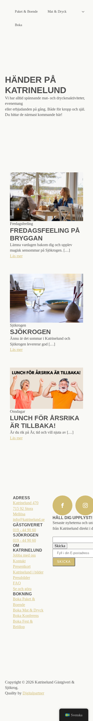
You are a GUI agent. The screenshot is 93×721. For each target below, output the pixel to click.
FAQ (17, 583)
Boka (18, 25)
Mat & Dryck (57, 11)
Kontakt (19, 561)
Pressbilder (21, 577)
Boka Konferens (26, 615)
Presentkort (22, 566)
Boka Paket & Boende (24, 602)
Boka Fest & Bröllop (23, 624)
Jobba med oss (24, 555)
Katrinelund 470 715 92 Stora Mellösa (25, 508)
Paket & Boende (26, 11)
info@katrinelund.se (29, 519)
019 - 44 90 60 (24, 530)
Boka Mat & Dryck (28, 610)
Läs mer (16, 256)
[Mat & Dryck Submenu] (84, 11)
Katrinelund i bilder (28, 572)
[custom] (62, 505)
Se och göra (22, 589)
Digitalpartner (33, 693)
